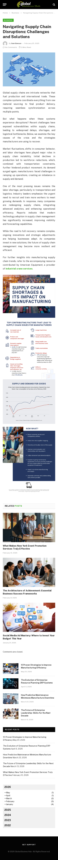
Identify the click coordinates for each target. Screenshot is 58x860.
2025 (7, 809)
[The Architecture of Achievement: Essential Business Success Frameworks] (29, 572)
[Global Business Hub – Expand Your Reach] (29, 4)
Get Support (29, 845)
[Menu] (4, 4)
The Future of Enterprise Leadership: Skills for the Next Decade (35, 713)
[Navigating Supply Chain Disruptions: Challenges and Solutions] (29, 69)
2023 (7, 820)
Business (8, 20)
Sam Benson (16, 43)
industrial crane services (19, 268)
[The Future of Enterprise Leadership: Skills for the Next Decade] (10, 713)
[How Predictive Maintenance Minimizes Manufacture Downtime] (10, 698)
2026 (7, 786)
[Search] (53, 4)
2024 (7, 815)
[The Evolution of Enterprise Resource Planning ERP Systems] (10, 683)
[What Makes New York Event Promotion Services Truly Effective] (29, 527)
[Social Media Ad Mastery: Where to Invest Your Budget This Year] (29, 617)
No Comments (11, 47)
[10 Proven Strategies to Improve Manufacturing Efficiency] (10, 668)
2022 (7, 825)
